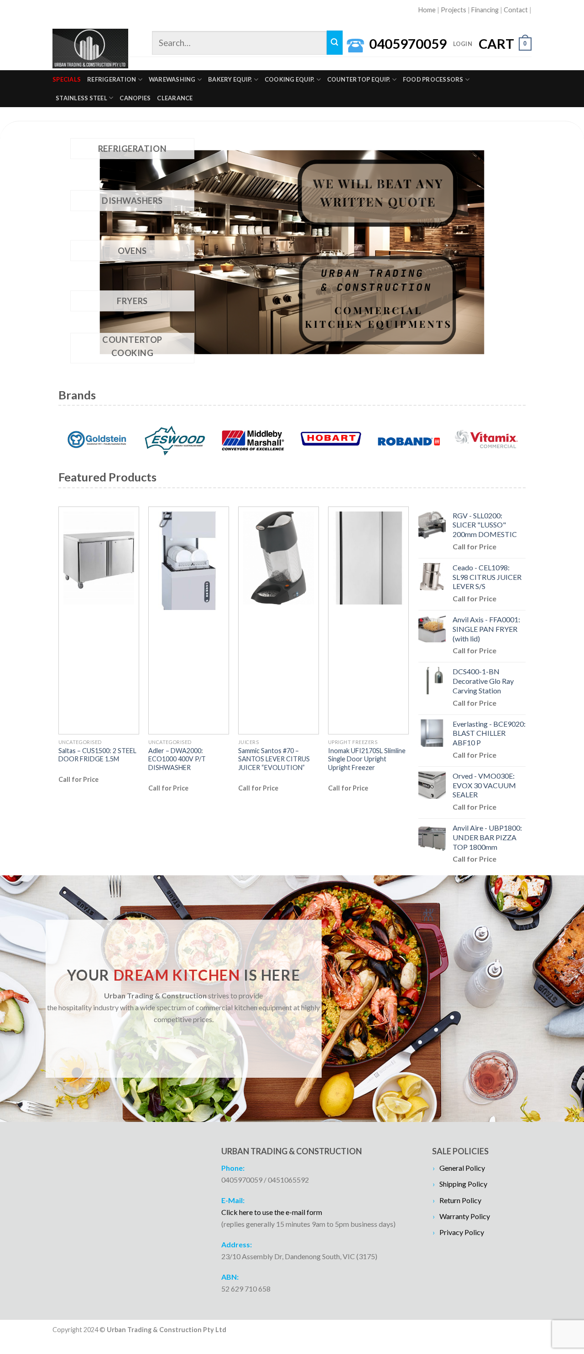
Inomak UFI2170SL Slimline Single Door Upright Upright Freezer (367, 759)
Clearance (175, 98)
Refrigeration (111, 79)
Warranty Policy (464, 1216)
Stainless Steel (81, 98)
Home (427, 10)
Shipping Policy (463, 1183)
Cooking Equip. (290, 79)
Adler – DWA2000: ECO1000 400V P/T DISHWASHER (177, 759)
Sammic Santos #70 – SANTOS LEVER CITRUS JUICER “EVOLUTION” (274, 759)
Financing (485, 10)
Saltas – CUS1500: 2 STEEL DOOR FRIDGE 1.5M (97, 755)
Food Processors (433, 79)
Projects (453, 10)
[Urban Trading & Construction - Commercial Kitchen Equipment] (90, 48)
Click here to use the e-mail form (271, 1212)
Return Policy (460, 1200)
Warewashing (172, 79)
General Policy (462, 1167)
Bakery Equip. (230, 79)
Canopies (135, 98)
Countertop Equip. (358, 79)
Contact (516, 10)
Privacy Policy (461, 1232)
